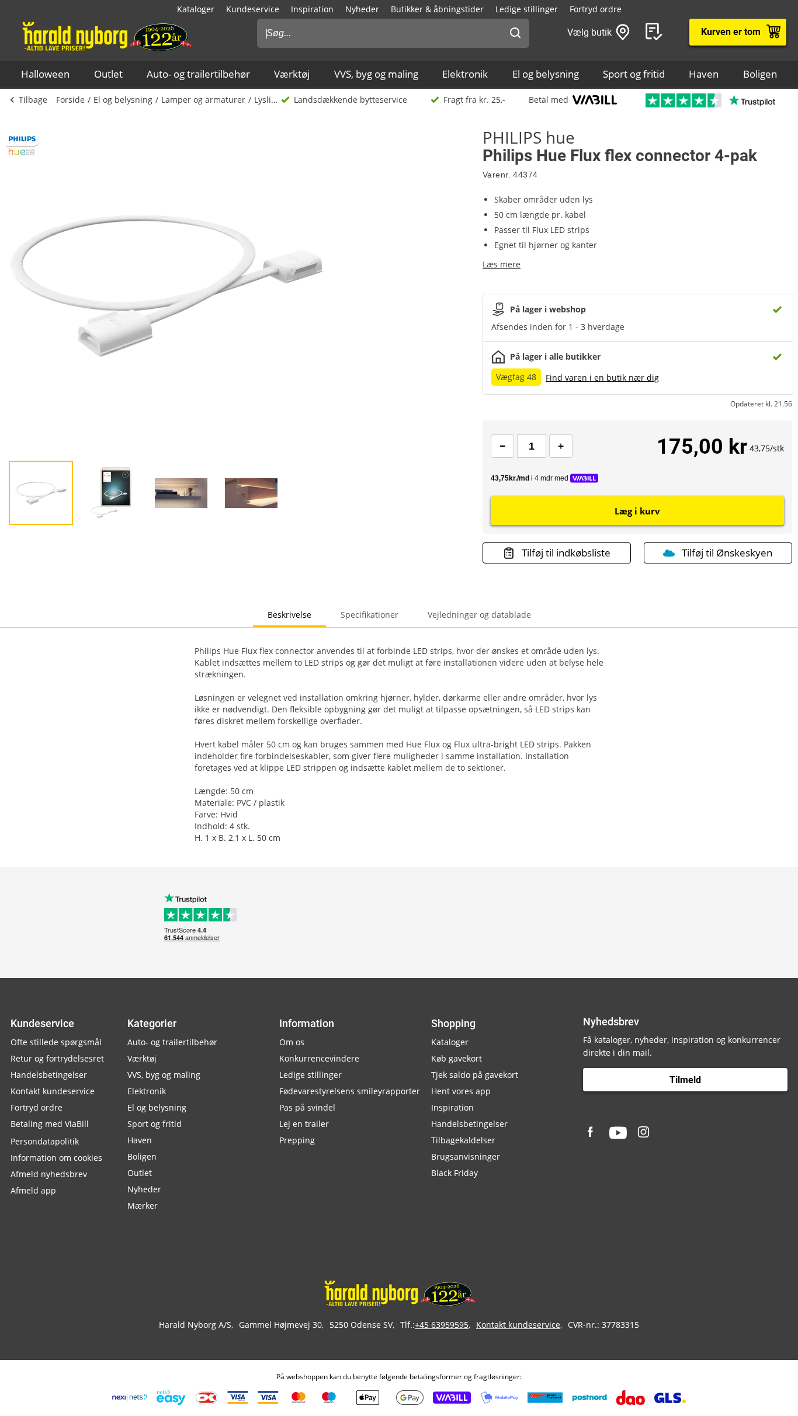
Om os (291, 1042)
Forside (70, 99)
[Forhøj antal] (561, 446)
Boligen (760, 74)
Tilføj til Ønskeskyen (727, 552)
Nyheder (362, 9)
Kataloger (195, 9)
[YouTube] (618, 1133)
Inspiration (312, 9)
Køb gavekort (456, 1058)
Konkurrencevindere (319, 1058)
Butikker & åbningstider (437, 9)
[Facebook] (592, 1133)
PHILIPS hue (529, 137)
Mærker (142, 1205)
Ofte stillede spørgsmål (56, 1042)
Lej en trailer (304, 1123)
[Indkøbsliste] (656, 32)
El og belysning (545, 74)
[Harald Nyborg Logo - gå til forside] (106, 35)
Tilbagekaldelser (463, 1140)
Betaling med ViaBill (50, 1123)
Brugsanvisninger (465, 1156)
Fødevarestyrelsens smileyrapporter (349, 1091)
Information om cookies (56, 1157)
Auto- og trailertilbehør (198, 74)
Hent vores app (461, 1091)
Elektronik (465, 74)
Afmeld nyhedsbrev (49, 1174)
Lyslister (267, 99)
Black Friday (454, 1172)
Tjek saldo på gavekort (474, 1074)
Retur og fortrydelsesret (57, 1058)
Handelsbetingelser (49, 1074)
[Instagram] (644, 1133)
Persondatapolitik (45, 1141)
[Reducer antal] (502, 446)
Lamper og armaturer (203, 99)
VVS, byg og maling (376, 74)
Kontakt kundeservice (53, 1091)
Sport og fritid (634, 74)
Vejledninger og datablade (479, 614)
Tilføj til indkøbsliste (566, 552)
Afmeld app (33, 1190)
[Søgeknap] (515, 33)
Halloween (45, 74)
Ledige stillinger (526, 9)
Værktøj (292, 74)
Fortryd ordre (596, 9)
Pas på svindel (307, 1107)
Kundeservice (252, 9)
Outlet (108, 74)
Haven (704, 74)
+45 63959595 (442, 1324)
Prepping (297, 1140)
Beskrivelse (289, 614)
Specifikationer (369, 614)
